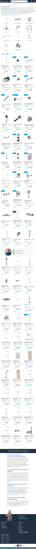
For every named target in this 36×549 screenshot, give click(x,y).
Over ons (20, 523)
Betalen (2, 523)
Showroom (20, 526)
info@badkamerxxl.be (24, 518)
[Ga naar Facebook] (22, 532)
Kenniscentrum (21, 529)
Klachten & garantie (4, 527)
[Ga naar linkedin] (20, 532)
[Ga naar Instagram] (23, 532)
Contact (20, 525)
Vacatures (20, 528)
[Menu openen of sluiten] (1, 1)
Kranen (4, 5)
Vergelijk (4, 91)
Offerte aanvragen (4, 526)
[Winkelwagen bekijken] (34, 1)
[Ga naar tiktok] (19, 532)
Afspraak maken (21, 527)
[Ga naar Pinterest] (25, 532)
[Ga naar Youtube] (26, 532)
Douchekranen (8, 5)
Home (1, 5)
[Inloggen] (31, 1)
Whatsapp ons (22, 517)
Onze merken (21, 530)
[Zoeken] (26, 1)
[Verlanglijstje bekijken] (33, 1)
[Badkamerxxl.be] (5, 1)
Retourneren (3, 525)
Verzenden (2, 524)
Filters (4, 54)
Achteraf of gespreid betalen (18, 3)
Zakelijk (20, 524)
